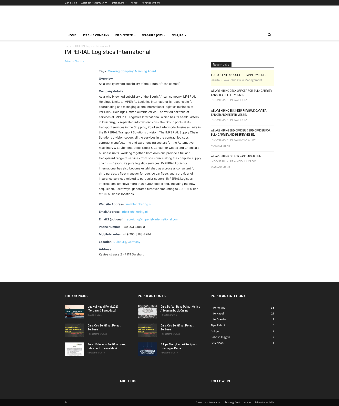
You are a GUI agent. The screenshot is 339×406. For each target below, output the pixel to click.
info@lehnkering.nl (134, 212)
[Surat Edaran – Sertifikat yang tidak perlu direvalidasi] (74, 349)
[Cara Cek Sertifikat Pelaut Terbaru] (74, 330)
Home (71, 35)
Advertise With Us (151, 2)
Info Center (124, 35)
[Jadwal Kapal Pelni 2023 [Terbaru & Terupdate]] (74, 311)
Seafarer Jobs (152, 35)
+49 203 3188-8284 (137, 234)
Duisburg (119, 242)
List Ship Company (95, 35)
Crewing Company (120, 71)
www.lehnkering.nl (138, 204)
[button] (269, 35)
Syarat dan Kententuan (92, 2)
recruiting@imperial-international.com (152, 219)
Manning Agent (145, 71)
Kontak (134, 2)
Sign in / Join (71, 2)
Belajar (177, 35)
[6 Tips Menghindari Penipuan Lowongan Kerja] (147, 349)
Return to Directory (74, 61)
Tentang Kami (117, 2)
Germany (134, 242)
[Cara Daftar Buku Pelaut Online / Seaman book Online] (147, 311)
